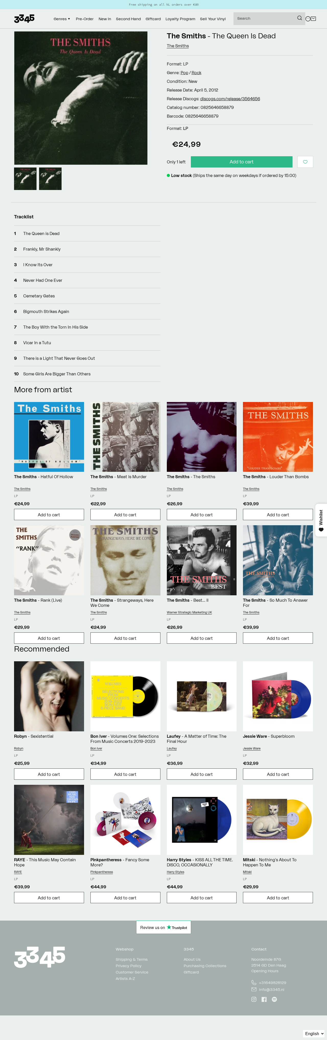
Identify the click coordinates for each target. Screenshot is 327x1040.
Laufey (172, 748)
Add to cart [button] (49, 514)
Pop (184, 72)
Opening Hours (264, 970)
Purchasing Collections (205, 965)
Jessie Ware (252, 748)
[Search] (299, 18)
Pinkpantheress (101, 872)
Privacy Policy (129, 965)
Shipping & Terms (132, 959)
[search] (269, 18)
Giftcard (191, 972)
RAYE (18, 872)
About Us (192, 959)
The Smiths (186, 35)
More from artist (43, 389)
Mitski (247, 872)
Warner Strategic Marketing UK (189, 612)
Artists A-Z (125, 978)
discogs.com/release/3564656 (230, 98)
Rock (196, 72)
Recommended (41, 648)
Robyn (18, 748)
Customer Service (132, 972)
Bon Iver (96, 748)
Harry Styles (175, 872)
